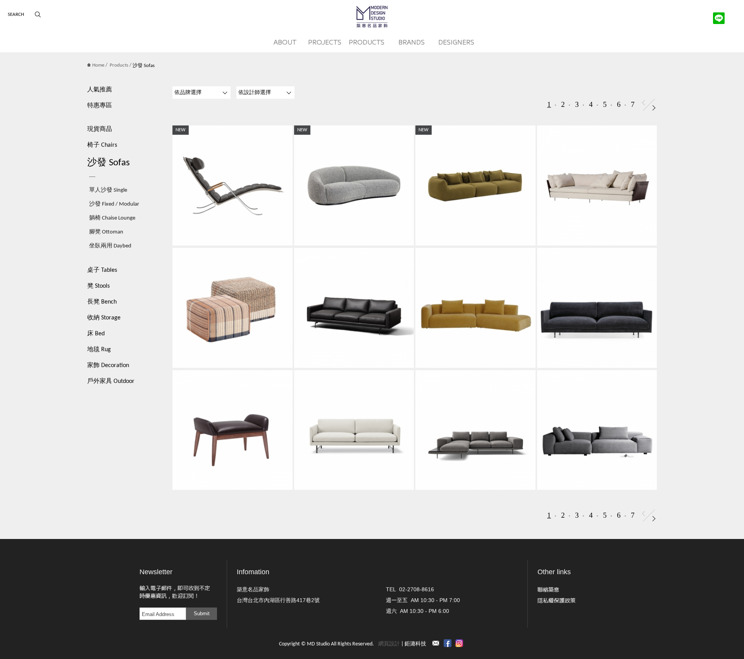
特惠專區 (99, 106)
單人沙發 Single (108, 190)
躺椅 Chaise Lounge (112, 218)
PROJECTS (324, 41)
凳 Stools (98, 286)
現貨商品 (99, 129)
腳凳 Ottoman (106, 232)
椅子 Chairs (102, 145)
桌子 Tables (102, 270)
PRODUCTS (366, 41)
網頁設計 (389, 644)
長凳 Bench (102, 302)
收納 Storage (104, 318)
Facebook (447, 643)
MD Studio (372, 16)
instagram (459, 643)
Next (654, 108)
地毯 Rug (99, 350)
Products (119, 65)
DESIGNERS (456, 41)
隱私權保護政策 (556, 600)
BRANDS (411, 41)
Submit (202, 613)
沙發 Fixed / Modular (114, 204)
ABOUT (285, 41)
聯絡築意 (548, 589)
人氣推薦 (99, 90)
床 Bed (96, 334)
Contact (436, 643)
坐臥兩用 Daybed (110, 246)
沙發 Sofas (108, 163)
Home (98, 65)
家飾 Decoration (108, 365)
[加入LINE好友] (719, 18)
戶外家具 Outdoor (110, 381)
